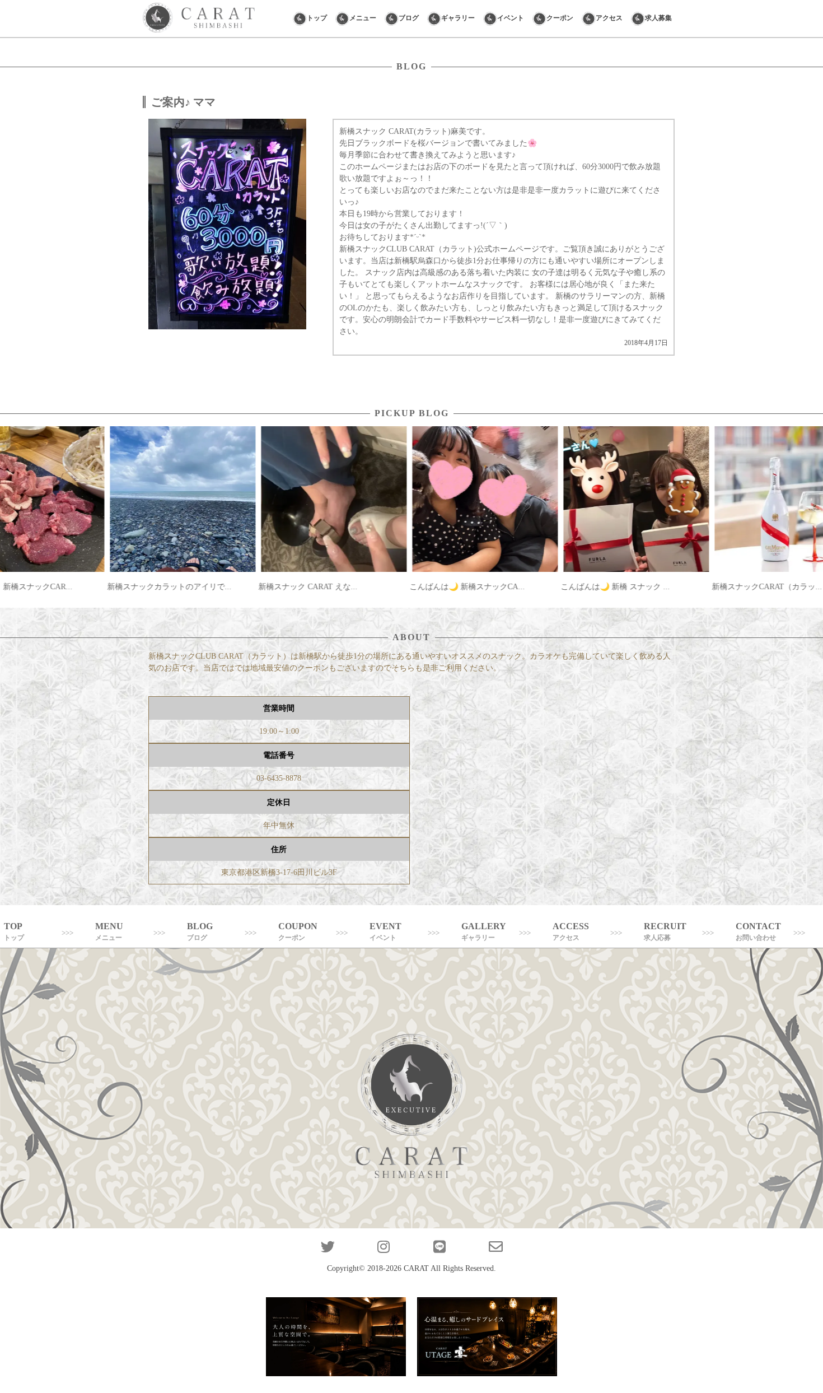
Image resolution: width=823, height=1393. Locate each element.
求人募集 (658, 18)
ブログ (409, 18)
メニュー (362, 18)
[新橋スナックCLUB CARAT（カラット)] (199, 18)
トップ (317, 18)
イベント (510, 18)
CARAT (416, 1268)
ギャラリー (458, 18)
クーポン (559, 18)
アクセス (609, 18)
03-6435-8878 (278, 778)
